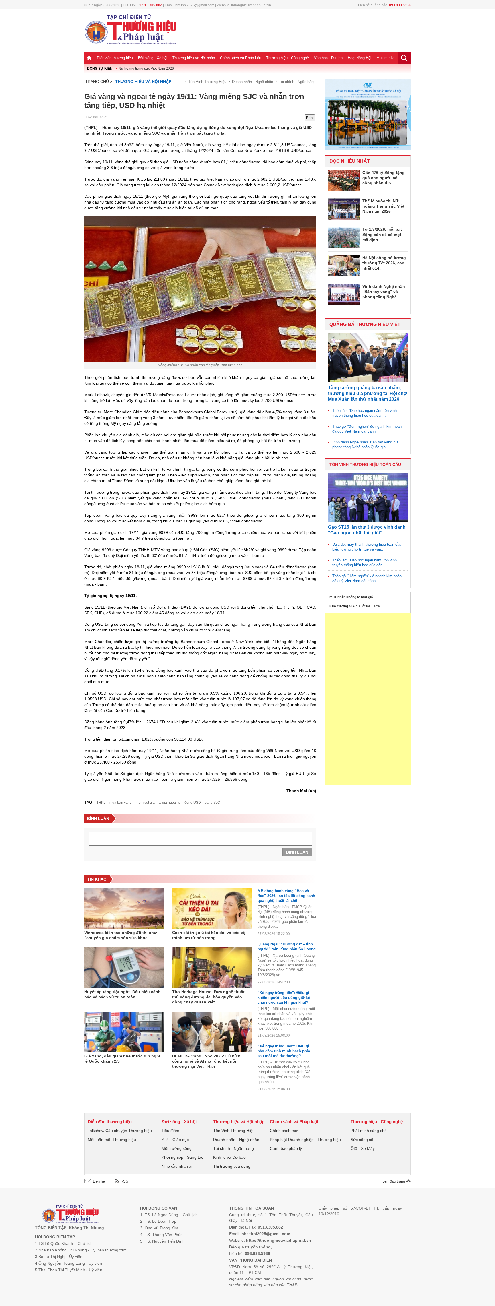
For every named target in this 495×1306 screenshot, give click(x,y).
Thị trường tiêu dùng (231, 1166)
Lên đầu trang (394, 1181)
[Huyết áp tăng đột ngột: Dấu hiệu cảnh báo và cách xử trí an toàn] (124, 967)
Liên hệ (99, 1181)
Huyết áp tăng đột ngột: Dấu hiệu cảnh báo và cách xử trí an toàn (122, 994)
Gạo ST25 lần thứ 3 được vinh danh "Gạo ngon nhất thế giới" (367, 530)
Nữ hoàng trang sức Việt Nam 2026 (146, 69)
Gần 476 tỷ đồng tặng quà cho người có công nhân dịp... (383, 177)
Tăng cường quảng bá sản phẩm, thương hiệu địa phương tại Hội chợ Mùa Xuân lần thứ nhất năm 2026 (367, 393)
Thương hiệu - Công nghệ (287, 58)
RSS (124, 1181)
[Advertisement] (368, 699)
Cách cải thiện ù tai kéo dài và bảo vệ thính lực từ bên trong (208, 935)
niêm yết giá (145, 803)
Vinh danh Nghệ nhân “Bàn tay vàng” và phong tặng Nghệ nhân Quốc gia (365, 444)
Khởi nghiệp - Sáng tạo (182, 1157)
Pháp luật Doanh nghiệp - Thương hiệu (305, 1139)
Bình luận (297, 852)
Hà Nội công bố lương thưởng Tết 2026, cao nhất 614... (384, 262)
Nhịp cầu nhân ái (177, 1166)
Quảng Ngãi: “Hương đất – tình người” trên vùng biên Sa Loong (287, 946)
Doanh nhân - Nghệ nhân (252, 82)
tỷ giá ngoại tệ (169, 803)
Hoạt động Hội (359, 58)
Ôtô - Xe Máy (363, 1148)
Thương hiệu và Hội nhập (193, 58)
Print (310, 118)
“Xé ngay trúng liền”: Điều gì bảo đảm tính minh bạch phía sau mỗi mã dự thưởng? (284, 1051)
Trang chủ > (98, 81)
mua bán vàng (120, 803)
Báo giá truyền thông (250, 1247)
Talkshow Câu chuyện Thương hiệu (120, 1130)
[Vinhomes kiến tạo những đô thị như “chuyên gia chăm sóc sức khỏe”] (124, 908)
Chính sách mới (284, 1130)
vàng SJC (212, 803)
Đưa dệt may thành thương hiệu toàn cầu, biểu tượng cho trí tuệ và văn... (367, 546)
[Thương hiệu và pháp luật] (70, 1214)
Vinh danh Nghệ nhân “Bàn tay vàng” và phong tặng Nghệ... (383, 291)
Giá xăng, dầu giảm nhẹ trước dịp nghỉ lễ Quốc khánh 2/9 (122, 1058)
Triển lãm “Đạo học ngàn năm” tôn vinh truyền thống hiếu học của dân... (364, 413)
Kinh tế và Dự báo (229, 1157)
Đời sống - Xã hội (152, 58)
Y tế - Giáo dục (175, 1139)
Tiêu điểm (170, 1130)
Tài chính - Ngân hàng (297, 82)
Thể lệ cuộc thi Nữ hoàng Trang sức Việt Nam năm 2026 (383, 206)
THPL (101, 803)
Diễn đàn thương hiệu (115, 58)
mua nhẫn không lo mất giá (351, 597)
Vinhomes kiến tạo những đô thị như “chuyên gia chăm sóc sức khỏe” (120, 935)
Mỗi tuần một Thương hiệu (112, 1139)
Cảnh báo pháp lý (286, 1148)
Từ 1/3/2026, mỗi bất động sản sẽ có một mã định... (382, 234)
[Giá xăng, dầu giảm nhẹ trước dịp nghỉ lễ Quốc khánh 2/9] (124, 1032)
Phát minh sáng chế (369, 1130)
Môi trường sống (177, 1148)
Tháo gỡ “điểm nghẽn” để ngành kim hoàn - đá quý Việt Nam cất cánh (368, 428)
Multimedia (385, 58)
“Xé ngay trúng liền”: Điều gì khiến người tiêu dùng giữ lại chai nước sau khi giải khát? (284, 998)
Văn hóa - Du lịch (328, 58)
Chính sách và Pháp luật (240, 58)
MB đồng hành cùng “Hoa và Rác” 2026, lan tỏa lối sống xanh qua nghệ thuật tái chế (286, 896)
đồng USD (192, 803)
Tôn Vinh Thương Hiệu (207, 82)
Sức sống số (362, 1139)
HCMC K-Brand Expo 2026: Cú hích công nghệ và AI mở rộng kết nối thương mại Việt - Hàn (206, 1061)
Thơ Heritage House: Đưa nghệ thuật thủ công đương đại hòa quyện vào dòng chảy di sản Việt (208, 996)
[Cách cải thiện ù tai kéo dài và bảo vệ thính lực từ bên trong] (212, 908)
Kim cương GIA (342, 606)
